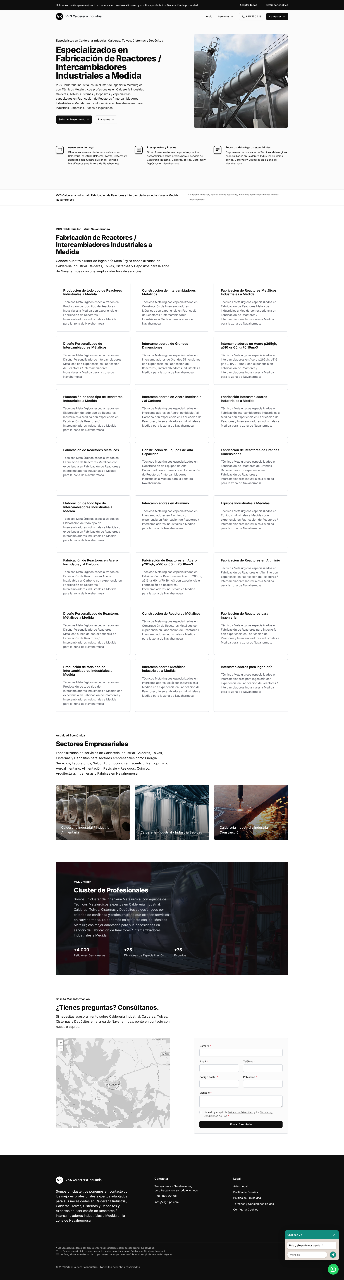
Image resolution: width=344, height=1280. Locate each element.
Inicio (209, 16)
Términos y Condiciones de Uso (253, 1203)
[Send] (333, 1255)
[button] (113, 1083)
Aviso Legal (240, 1186)
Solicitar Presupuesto (72, 119)
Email (203, 1061)
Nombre (205, 1045)
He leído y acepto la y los (238, 1114)
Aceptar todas (248, 4)
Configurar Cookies (245, 1209)
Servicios (224, 16)
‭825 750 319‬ (253, 16)
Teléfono (249, 1061)
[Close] (334, 1234)
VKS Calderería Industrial (83, 16)
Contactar (275, 16)
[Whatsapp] (333, 1269)
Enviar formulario (241, 1124)
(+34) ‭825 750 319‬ (165, 1196)
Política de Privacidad (240, 1112)
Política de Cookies (245, 1192)
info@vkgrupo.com (166, 1202)
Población (250, 1077)
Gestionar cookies (277, 4)
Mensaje (205, 1092)
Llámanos (104, 119)
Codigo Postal (208, 1077)
